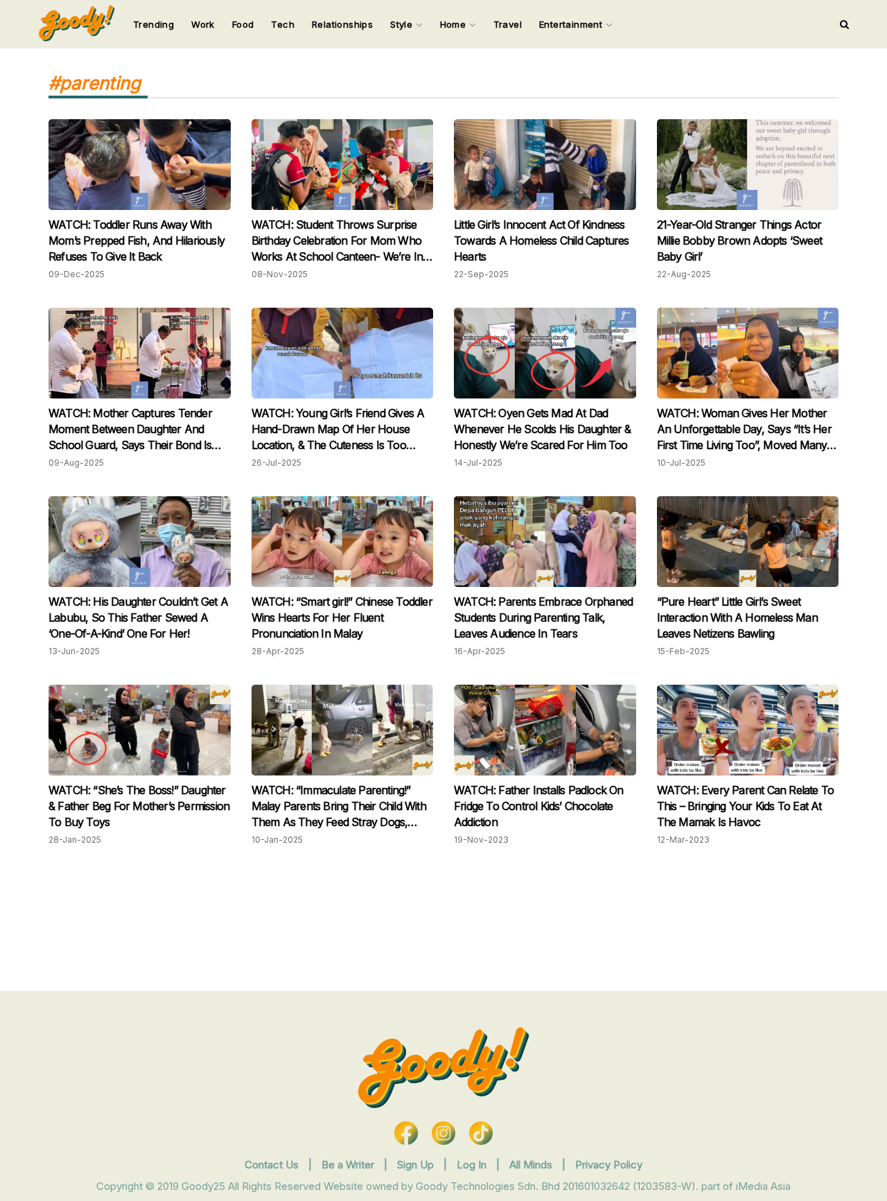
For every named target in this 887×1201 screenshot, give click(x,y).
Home (454, 24)
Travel (507, 24)
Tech (283, 24)
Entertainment (572, 24)
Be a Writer (348, 1164)
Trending (153, 24)
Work (203, 24)
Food (243, 24)
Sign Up (417, 1164)
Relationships (342, 24)
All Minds (532, 1164)
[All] (844, 24)
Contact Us (272, 1164)
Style (402, 24)
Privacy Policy (608, 1164)
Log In (473, 1164)
